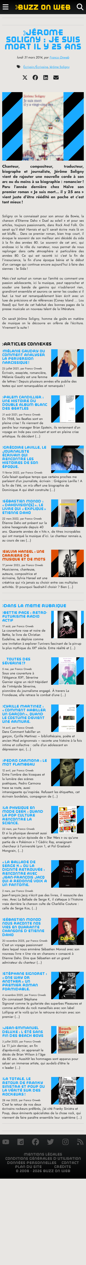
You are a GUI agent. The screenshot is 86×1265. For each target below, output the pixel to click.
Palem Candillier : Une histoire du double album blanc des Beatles (24, 403)
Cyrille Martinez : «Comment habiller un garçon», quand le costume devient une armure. (24, 714)
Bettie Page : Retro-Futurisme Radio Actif (24, 616)
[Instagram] (65, 1142)
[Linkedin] (45, 79)
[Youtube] (5, 1142)
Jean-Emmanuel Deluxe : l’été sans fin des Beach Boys (22, 1032)
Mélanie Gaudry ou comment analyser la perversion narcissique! (23, 357)
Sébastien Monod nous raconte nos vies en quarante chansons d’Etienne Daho (23, 927)
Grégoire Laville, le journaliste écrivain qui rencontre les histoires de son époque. (24, 457)
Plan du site (28, 1167)
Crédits (62, 1167)
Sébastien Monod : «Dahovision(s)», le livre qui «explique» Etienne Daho (24, 507)
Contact (70, 1163)
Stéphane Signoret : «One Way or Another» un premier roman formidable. (24, 981)
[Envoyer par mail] (56, 79)
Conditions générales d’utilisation (43, 1158)
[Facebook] (35, 79)
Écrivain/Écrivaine (35, 67)
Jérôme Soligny (59, 67)
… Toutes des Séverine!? (16, 661)
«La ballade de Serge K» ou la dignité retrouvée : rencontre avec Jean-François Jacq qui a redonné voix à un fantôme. (24, 873)
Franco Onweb (59, 57)
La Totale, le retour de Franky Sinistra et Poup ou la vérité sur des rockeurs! (23, 1086)
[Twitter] (25, 79)
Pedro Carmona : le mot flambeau (24, 762)
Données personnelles (31, 1163)
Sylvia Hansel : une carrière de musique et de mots (23, 555)
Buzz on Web (43, 7)
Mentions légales (43, 1154)
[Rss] (80, 1142)
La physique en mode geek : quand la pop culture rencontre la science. (22, 815)
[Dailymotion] (20, 1142)
